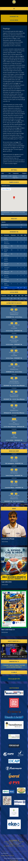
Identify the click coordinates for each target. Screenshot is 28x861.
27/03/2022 (14, 388)
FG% (22, 295)
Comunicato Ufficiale (7, 539)
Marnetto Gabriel (6, 264)
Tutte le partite (24, 504)
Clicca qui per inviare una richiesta (14, 843)
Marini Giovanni (6, 246)
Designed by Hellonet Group (7, 855)
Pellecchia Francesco (6, 272)
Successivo (24, 443)
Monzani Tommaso (6, 276)
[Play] (2, 656)
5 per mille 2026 (6, 582)
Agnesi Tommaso (6, 284)
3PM (26, 295)
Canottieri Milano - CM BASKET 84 (14, 487)
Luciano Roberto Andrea (6, 259)
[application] (14, 650)
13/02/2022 (14, 402)
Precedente (4, 443)
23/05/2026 (14, 478)
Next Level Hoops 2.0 (8, 629)
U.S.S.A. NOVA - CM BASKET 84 (14, 440)
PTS (18, 235)
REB (22, 235)
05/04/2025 (14, 306)
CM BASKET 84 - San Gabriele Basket (14, 501)
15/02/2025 (14, 319)
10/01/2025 (14, 347)
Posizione (13, 235)
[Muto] (23, 656)
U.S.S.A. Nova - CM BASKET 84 (14, 331)
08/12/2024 (14, 361)
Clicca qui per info (14, 678)
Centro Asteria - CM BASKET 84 (14, 475)
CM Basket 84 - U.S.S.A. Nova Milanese (14, 413)
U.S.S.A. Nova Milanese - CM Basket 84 (14, 426)
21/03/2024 (14, 374)
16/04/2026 (4, 585)
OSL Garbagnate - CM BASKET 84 (14, 463)
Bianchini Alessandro (6, 242)
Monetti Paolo (6, 250)
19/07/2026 (4, 542)
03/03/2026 (4, 632)
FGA (19, 295)
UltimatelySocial (14, 860)
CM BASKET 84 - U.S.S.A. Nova (14, 317)
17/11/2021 (14, 415)
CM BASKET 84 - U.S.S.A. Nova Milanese (14, 385)
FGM (25, 235)
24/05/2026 (14, 454)
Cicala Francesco (6, 254)
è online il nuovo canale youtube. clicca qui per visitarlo (14, 666)
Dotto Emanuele (6, 280)
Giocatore (6, 235)
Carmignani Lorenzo (6, 268)
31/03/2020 (14, 429)
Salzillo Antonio (6, 238)
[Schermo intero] (25, 656)
